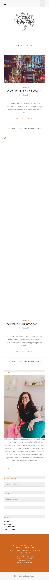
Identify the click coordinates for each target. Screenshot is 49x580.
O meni (24, 552)
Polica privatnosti (25, 554)
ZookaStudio (29, 576)
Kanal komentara (10, 527)
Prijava (6, 522)
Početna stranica (24, 556)
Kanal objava (8, 524)
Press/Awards (24, 560)
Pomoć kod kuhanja (24, 558)
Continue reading (24, 118)
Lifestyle (25, 87)
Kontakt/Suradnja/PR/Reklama (24, 550)
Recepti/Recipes (24, 562)
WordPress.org (9, 529)
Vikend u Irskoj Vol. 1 (24, 324)
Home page (29, 548)
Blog (15, 546)
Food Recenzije (28, 546)
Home (19, 46)
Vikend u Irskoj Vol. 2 (24, 91)
